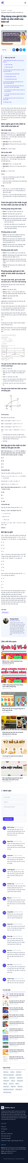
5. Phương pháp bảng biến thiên (11, 73)
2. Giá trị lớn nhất (8, 64)
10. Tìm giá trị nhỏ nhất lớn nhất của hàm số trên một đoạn (14, 90)
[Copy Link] (24, 49)
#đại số (5, 1083)
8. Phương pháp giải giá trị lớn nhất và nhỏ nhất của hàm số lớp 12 (13, 82)
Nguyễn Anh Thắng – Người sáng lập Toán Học (12, 1140)
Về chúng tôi (4, 1129)
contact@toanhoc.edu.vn (10, 1151)
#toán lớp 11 (6, 1080)
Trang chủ (3, 10)
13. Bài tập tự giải (7, 102)
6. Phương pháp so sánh (10, 76)
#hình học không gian (9, 1075)
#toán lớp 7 (19, 1077)
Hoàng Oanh (14, 619)
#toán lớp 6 (18, 1075)
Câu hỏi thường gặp (5, 1138)
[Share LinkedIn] (20, 49)
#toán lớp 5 (6, 1086)
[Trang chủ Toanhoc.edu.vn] (2, 2)
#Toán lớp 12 (5, 612)
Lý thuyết (9, 10)
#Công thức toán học (8, 1089)
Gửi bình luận (8, 819)
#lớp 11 (17, 1083)
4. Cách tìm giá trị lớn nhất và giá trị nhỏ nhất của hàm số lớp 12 (13, 70)
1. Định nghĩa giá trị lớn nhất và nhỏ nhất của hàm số (13, 61)
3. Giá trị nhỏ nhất (8, 67)
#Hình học (20, 1086)
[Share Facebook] (13, 49)
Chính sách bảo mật (5, 1136)
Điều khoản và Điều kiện (6, 1133)
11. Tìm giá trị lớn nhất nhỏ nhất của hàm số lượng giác (14, 94)
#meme (12, 1072)
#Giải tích (13, 1086)
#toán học (6, 1072)
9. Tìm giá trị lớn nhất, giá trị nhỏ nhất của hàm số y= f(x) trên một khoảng (14, 86)
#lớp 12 (13, 1080)
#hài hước (18, 1072)
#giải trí (5, 1077)
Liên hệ (3, 1131)
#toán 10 (11, 1083)
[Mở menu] (25, 2)
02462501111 (10, 1153)
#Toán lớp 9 (20, 1080)
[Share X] (17, 49)
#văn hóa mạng (7, 1092)
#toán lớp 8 (12, 1077)
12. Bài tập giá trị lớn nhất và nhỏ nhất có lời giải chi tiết (13, 98)
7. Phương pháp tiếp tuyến (10, 79)
